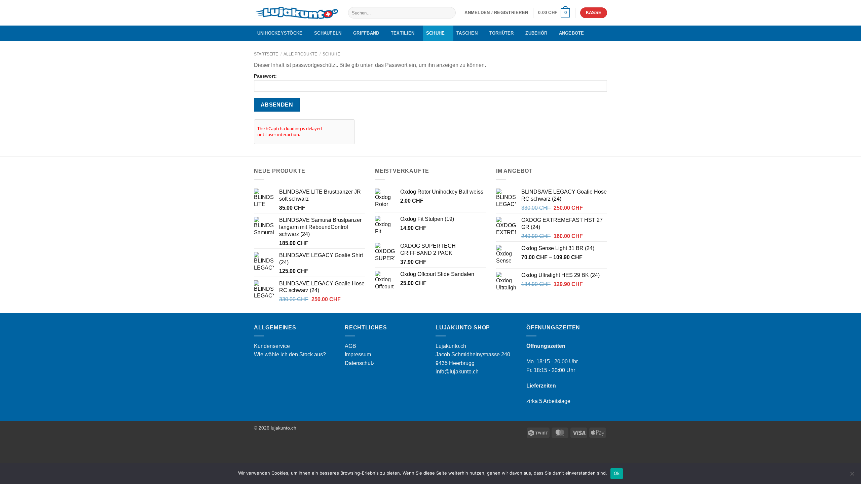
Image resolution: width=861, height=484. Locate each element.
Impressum (358, 354)
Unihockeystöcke (280, 33)
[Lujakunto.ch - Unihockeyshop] (296, 12)
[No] (852, 475)
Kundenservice (272, 346)
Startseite (266, 54)
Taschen (467, 33)
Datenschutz (360, 363)
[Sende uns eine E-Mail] (602, 33)
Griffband (366, 33)
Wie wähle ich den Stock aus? (290, 354)
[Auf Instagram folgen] (594, 33)
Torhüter (501, 33)
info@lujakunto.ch (457, 371)
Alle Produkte (300, 54)
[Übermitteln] (449, 12)
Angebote (571, 33)
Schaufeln (327, 33)
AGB (350, 346)
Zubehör (536, 33)
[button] (496, 13)
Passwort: (265, 76)
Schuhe (435, 33)
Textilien (402, 33)
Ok (617, 473)
